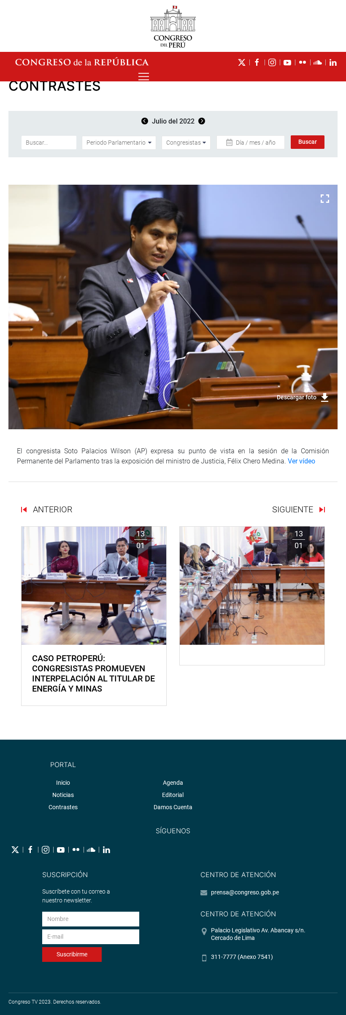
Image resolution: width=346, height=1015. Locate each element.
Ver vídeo (301, 461)
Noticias (63, 795)
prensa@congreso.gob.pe (245, 892)
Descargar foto (296, 397)
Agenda (173, 782)
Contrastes (63, 807)
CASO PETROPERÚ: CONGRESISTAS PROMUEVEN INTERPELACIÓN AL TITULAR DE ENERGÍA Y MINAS (93, 673)
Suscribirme (72, 954)
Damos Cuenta (173, 807)
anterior (52, 509)
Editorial (173, 795)
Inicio (63, 782)
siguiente (293, 509)
